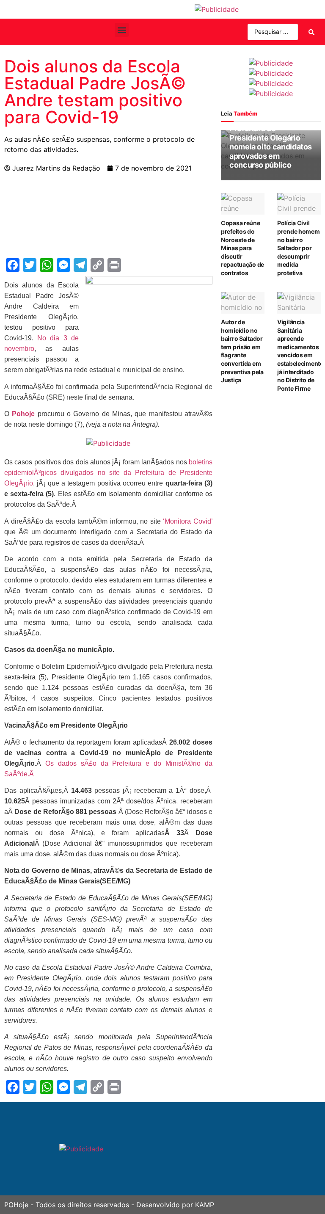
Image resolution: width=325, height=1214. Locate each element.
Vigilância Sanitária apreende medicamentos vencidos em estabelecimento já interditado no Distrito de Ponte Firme (300, 355)
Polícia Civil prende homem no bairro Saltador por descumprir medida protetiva (298, 247)
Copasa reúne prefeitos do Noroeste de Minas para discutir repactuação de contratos (242, 247)
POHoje (16, 1204)
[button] (122, 30)
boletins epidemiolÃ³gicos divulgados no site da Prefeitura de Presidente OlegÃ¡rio (108, 472)
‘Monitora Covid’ (187, 521)
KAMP (204, 1204)
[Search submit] (311, 32)
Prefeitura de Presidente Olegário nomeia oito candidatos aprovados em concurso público (270, 146)
